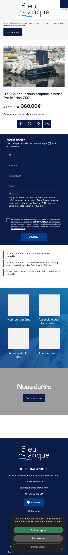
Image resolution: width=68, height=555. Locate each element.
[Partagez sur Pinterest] (38, 124)
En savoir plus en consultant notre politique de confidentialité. (35, 227)
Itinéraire (36, 502)
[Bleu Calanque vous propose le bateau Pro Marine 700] (34, 66)
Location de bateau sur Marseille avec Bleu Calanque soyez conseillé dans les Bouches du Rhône (32, 264)
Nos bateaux (34, 23)
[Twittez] (29, 124)
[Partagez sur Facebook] (21, 124)
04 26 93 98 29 (34, 493)
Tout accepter (38, 530)
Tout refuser (38, 538)
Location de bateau (19, 23)
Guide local (34, 511)
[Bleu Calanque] (34, 9)
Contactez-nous (34, 398)
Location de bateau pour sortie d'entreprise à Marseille (29, 255)
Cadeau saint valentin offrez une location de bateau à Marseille (32, 273)
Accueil (6, 23)
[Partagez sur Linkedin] (47, 124)
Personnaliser (38, 546)
